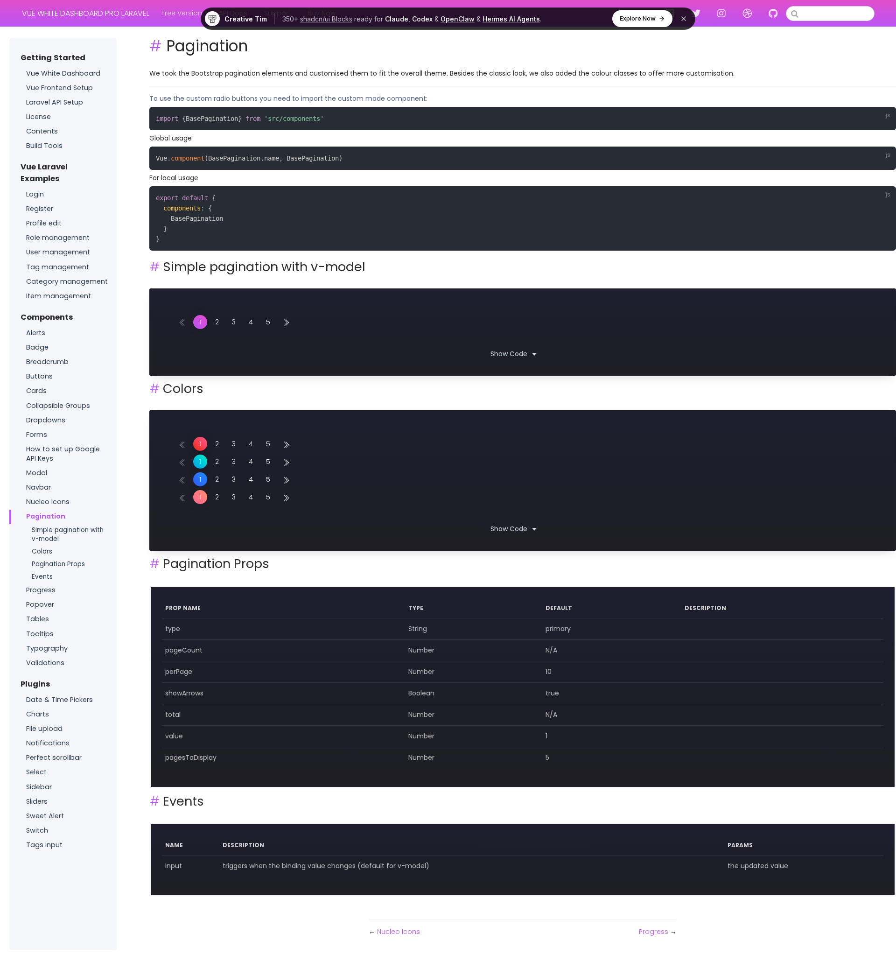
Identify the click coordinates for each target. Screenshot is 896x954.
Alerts (35, 332)
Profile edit (44, 223)
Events (42, 576)
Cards (36, 390)
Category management (67, 281)
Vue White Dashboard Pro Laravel (85, 13)
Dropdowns (45, 420)
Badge (37, 347)
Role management (58, 237)
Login (35, 194)
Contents (42, 131)
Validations (45, 662)
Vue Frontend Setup (59, 87)
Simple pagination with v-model (68, 534)
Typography (47, 648)
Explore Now (638, 18)
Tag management (57, 267)
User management (58, 252)
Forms (36, 434)
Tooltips (40, 633)
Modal (36, 472)
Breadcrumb (47, 361)
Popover (40, 604)
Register (39, 208)
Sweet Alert (45, 816)
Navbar (38, 487)
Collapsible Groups (58, 405)
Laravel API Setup (54, 102)
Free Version (181, 13)
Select (36, 772)
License (38, 116)
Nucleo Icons (48, 501)
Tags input (44, 844)
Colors (42, 551)
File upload (44, 728)
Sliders (37, 801)
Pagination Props (58, 564)
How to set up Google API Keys (63, 453)
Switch (37, 830)
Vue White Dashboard (63, 73)
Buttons (39, 376)
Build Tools (44, 145)
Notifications (48, 743)
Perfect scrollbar (54, 757)
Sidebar (39, 787)
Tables (37, 619)
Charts (37, 714)
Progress (41, 590)
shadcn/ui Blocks (326, 19)
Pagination (45, 516)
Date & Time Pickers (59, 699)
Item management (58, 296)
